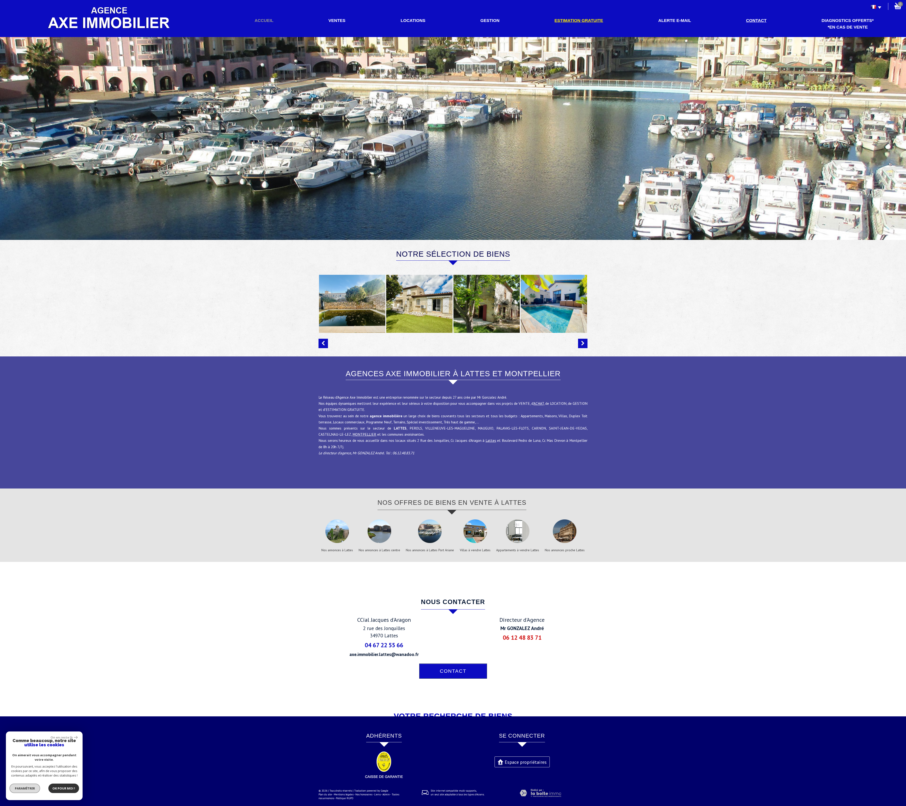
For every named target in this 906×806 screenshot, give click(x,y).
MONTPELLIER (364, 434)
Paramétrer (25, 788)
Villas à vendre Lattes (475, 550)
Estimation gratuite (578, 20)
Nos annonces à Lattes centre (379, 550)
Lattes (491, 440)
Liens (377, 794)
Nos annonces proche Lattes (565, 550)
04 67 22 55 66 (384, 645)
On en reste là (61, 737)
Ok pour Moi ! (63, 788)
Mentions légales (343, 794)
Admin (386, 794)
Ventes (336, 20)
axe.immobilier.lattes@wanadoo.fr (384, 654)
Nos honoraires (363, 794)
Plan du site (325, 794)
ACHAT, (538, 403)
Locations (413, 20)
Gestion (489, 20)
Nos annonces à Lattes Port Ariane (430, 550)
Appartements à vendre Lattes (517, 550)
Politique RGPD (344, 798)
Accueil (264, 20)
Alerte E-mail (674, 20)
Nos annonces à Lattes (337, 550)
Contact (756, 20)
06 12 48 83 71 (522, 637)
